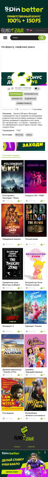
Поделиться (30, 99)
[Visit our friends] (24, 146)
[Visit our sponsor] (24, 79)
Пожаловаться (31, 94)
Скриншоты (17, 99)
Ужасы (29, 135)
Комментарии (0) (24, 103)
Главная (17, 447)
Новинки (31, 447)
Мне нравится (8, 88)
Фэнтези (19, 135)
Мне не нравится (12, 88)
